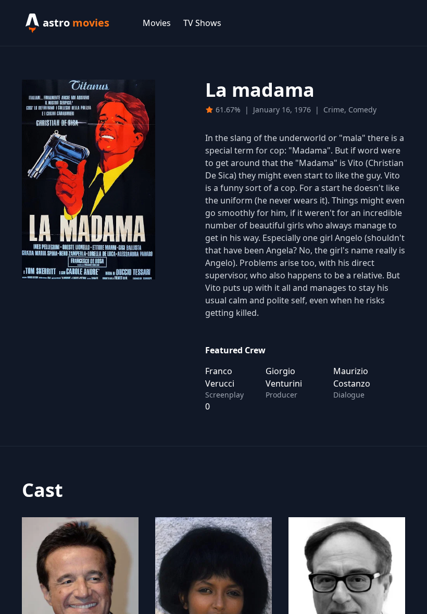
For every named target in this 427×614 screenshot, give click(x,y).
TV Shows (202, 23)
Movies (157, 23)
